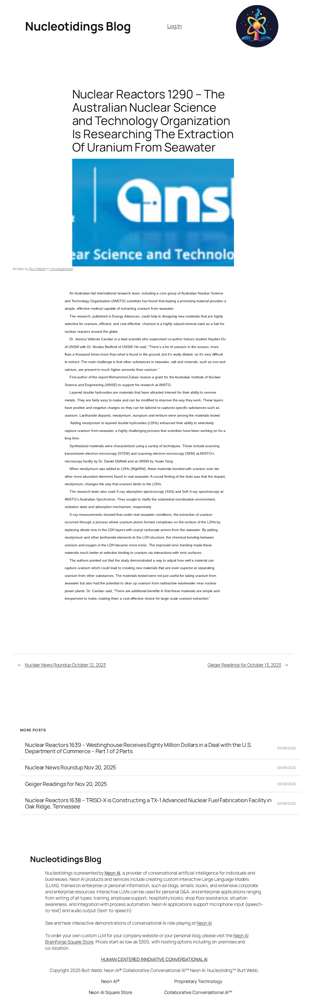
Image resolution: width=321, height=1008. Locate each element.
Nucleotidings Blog (78, 26)
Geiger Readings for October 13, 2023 (244, 665)
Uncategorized (61, 268)
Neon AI (112, 873)
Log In (174, 26)
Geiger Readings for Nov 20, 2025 (66, 784)
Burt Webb (37, 268)
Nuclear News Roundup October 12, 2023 (65, 665)
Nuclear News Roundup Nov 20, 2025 (70, 767)
